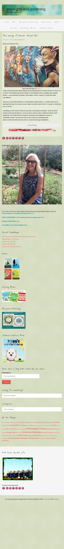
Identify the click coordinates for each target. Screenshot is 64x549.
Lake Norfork (12, 429)
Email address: (6, 372)
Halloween (32, 425)
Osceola (55, 432)
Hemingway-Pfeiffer (39, 425)
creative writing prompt (48, 422)
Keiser (7, 429)
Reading (4, 435)
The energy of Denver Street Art (20, 35)
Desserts (4, 425)
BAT (20, 422)
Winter (48, 438)
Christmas (38, 422)
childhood (32, 422)
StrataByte (56, 499)
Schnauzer (8, 435)
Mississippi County (36, 428)
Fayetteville (14, 425)
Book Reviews (25, 422)
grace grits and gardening (32, 9)
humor (54, 425)
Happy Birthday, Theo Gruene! (10, 239)
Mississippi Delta (51, 429)
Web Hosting (47, 499)
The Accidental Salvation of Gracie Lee (23, 438)
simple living (14, 435)
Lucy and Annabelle (21, 429)
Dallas (57, 422)
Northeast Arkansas (31, 432)
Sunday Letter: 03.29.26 (8, 244)
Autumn (16, 422)
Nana (17, 432)
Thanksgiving (5, 438)
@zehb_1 (39, 88)
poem (59, 432)
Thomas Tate (42, 438)
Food (20, 425)
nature (20, 432)
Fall (8, 425)
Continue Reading (32, 125)
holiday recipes (46, 425)
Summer (44, 435)
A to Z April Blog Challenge (8, 422)
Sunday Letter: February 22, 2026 (11, 246)
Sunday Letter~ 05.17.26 (9, 241)
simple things (22, 435)
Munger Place (11, 432)
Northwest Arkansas (47, 432)
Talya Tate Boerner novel (51, 435)
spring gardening (37, 435)
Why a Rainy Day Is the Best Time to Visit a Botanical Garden (19, 236)
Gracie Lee (26, 425)
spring (29, 435)
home (50, 425)
